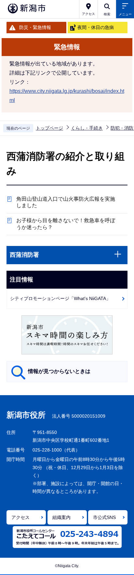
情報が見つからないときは (59, 371)
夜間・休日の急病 (95, 27)
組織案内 (61, 517)
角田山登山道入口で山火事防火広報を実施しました (65, 202)
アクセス (20, 517)
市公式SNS (104, 517)
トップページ (49, 128)
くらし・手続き (87, 128)
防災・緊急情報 (35, 27)
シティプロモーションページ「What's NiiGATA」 (60, 298)
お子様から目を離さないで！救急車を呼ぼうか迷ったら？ (65, 224)
